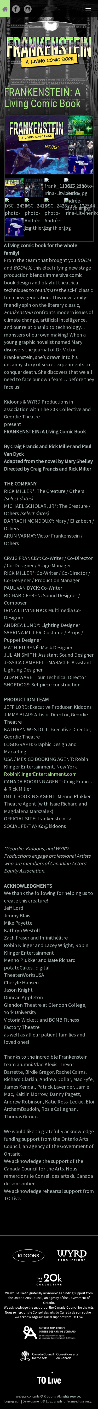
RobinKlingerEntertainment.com (40, 774)
